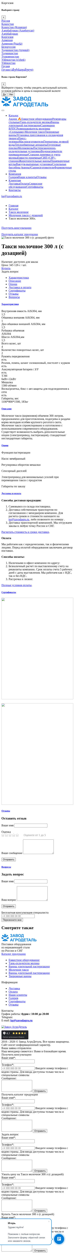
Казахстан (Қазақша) (14, 27)
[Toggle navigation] (2, 110)
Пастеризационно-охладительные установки (32, 150)
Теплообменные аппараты (31, 144)
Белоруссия (8, 46)
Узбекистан (8, 63)
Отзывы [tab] (13, 293)
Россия (5, 20)
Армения (7, 40)
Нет (11, 94)
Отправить (40, 1091)
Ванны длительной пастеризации (34, 124)
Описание (6, 408)
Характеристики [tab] (19, 277)
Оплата (24, 183)
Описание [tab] (15, 280)
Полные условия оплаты (16, 585)
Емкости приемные (29, 157)
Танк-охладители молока (35, 122)
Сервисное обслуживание (25, 185)
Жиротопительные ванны (34, 161)
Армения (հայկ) (11, 43)
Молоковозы (25, 148)
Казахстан (7, 24)
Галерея (13, 177)
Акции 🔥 (15, 118)
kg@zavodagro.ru (11, 196)
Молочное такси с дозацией (26, 215)
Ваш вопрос (8, 899)
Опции (4, 445)
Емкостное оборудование (36, 118)
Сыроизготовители (42, 167)
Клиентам (15, 180)
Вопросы (6, 867)
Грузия (5, 66)
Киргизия (7, 36)
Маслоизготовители (31, 141)
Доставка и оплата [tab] (20, 287)
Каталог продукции (13, 953)
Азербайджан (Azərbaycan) (17, 30)
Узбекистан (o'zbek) (13, 59)
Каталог (13, 115)
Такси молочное (19, 212)
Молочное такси (35, 131)
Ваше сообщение (11, 853)
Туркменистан (10, 56)
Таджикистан (9, 53)
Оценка (6, 831)
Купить (5, 268)
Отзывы (42, 177)
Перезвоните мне (12, 920)
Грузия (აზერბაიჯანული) (17, 69)
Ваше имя (7, 825)
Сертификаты (34, 186)
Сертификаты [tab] (17, 290)
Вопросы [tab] (14, 297)
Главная (13, 205)
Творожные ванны (20, 976)
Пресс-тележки (17, 140)
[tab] (37, 304)
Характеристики (10, 304)
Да (4, 94)
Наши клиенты (27, 177)
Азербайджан (9, 33)
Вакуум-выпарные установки (34, 164)
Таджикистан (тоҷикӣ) (15, 50)
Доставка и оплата (11, 493)
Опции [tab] (13, 284)
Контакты (15, 190)
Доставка (14, 183)
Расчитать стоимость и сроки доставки (25, 532)
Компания (15, 173)
